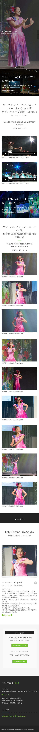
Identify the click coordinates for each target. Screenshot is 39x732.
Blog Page (7, 615)
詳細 (16, 683)
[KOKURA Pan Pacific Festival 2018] (19, 264)
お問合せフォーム (19, 661)
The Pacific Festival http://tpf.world (13, 716)
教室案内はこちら (19, 646)
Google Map (6, 695)
